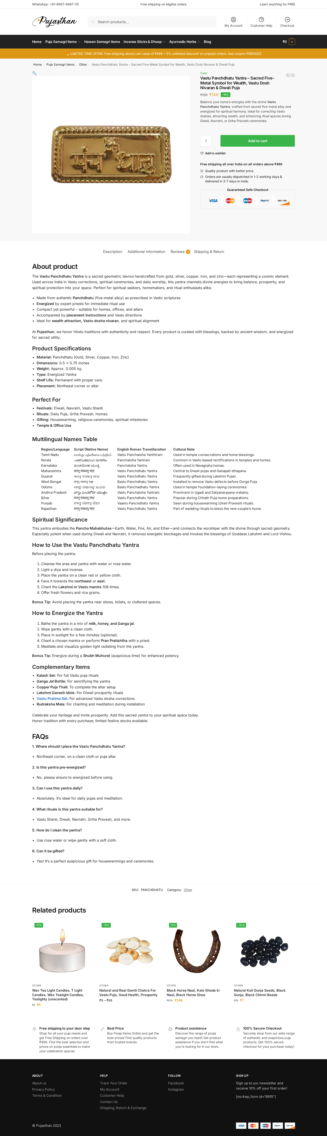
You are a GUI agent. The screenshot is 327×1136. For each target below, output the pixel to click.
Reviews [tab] (180, 251)
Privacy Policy (43, 1089)
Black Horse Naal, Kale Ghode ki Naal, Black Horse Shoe (193, 992)
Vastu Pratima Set (52, 698)
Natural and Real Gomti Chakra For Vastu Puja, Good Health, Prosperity (128, 992)
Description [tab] (112, 251)
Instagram (176, 1089)
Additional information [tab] (146, 251)
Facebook (176, 1083)
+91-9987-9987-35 (64, 4)
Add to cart (257, 141)
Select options (129, 1010)
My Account (233, 25)
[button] (289, 42)
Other (83, 64)
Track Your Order (113, 1083)
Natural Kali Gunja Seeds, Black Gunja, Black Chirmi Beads (260, 992)
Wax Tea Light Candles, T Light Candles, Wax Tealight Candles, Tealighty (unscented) (58, 994)
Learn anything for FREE (277, 4)
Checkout (287, 25)
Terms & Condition (47, 1095)
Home (37, 64)
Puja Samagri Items (60, 64)
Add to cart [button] (62, 1014)
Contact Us (109, 1102)
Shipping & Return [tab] (209, 251)
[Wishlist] (85, 927)
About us (39, 1083)
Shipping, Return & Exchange (123, 1108)
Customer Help (261, 25)
